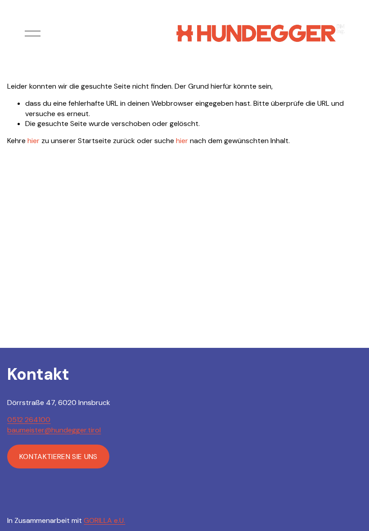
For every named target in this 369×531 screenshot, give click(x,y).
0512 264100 (28, 419)
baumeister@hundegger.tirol (54, 430)
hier (33, 140)
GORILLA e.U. (104, 520)
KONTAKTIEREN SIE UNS (58, 456)
